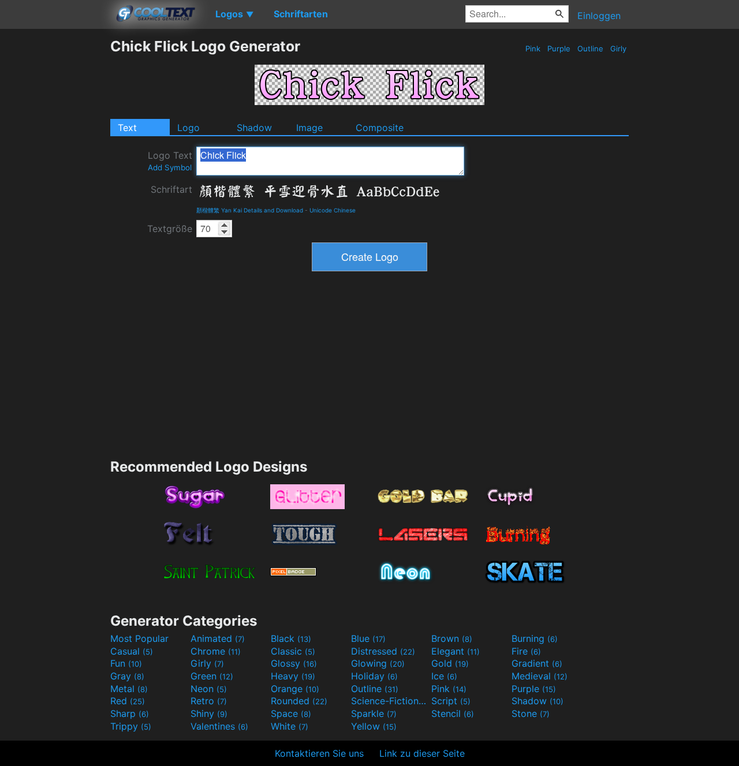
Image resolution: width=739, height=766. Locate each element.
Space (291, 713)
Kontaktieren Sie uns (319, 753)
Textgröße (169, 228)
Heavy (293, 676)
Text (127, 127)
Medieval (540, 676)
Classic (293, 651)
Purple (559, 48)
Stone (531, 713)
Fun (126, 663)
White (289, 726)
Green (212, 676)
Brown (451, 638)
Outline (590, 48)
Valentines (219, 726)
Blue (368, 638)
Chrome (216, 651)
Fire (526, 651)
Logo (188, 127)
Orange (295, 688)
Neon (209, 688)
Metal (129, 688)
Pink (533, 48)
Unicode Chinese (332, 210)
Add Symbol (170, 167)
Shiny (209, 713)
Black (291, 638)
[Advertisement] (55, 211)
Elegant (455, 651)
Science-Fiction (389, 701)
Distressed (383, 651)
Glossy (294, 663)
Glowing (378, 663)
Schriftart (171, 189)
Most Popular (139, 638)
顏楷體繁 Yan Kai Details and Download (249, 210)
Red (127, 701)
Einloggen (599, 15)
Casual (131, 651)
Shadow (254, 127)
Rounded (299, 701)
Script (451, 701)
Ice (444, 676)
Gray (127, 676)
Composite (380, 127)
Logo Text (170, 161)
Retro (209, 701)
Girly (618, 48)
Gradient (537, 663)
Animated (218, 638)
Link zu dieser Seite (422, 753)
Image (309, 127)
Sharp (129, 713)
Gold (450, 663)
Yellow (374, 726)
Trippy (130, 726)
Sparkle (374, 713)
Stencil (452, 713)
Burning (535, 638)
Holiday (374, 676)
